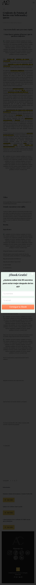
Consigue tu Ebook (18, 307)
